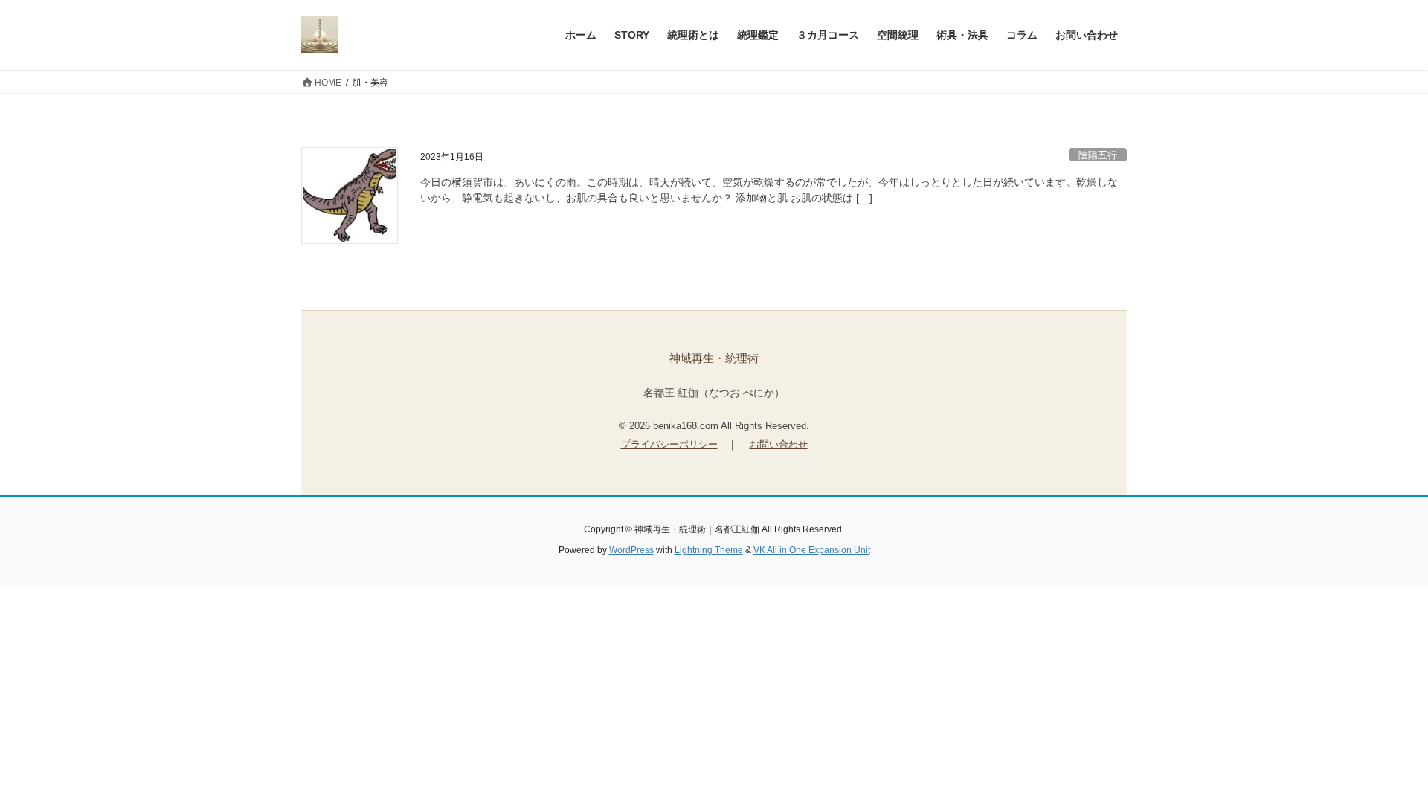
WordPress (631, 550)
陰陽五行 (1097, 155)
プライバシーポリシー (669, 444)
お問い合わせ (779, 444)
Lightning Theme (709, 550)
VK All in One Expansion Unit (811, 550)
